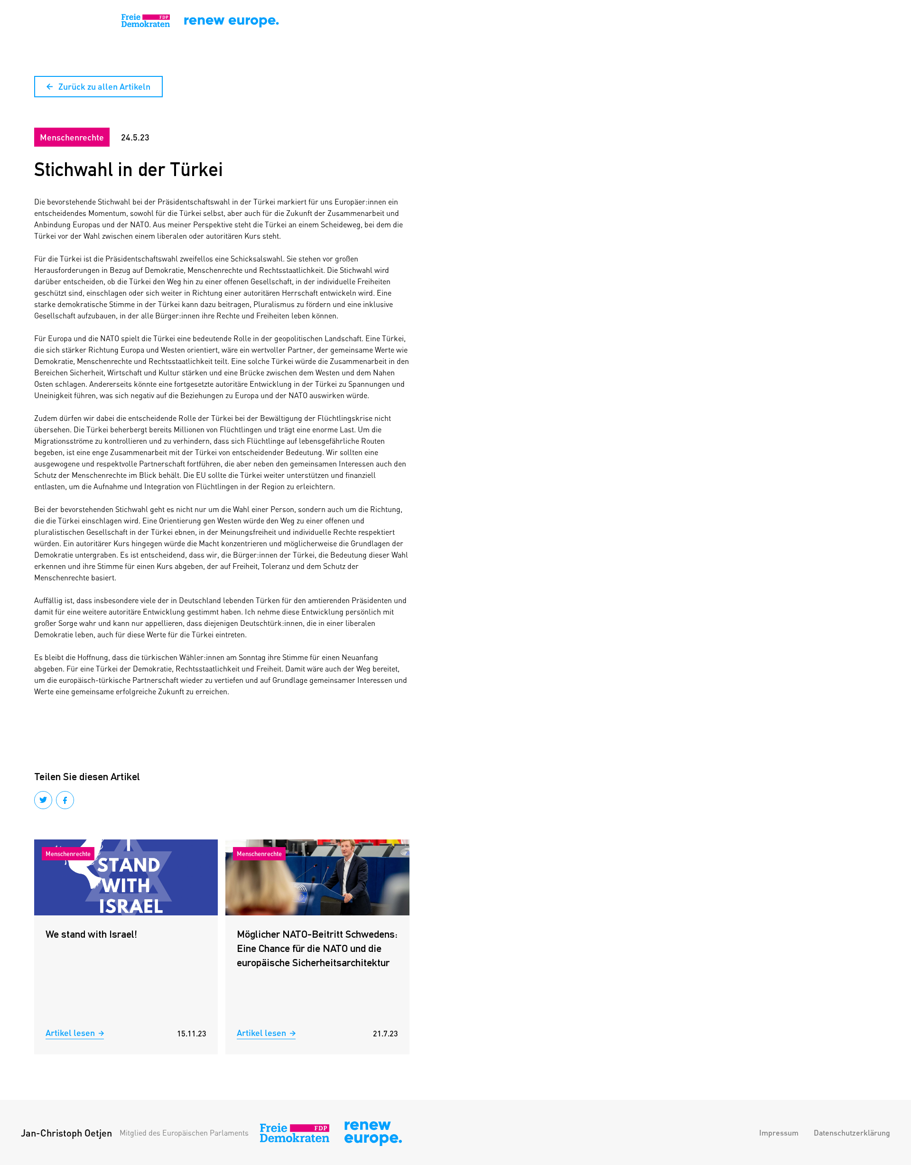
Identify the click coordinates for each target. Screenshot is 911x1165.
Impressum (779, 1132)
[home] (65, 21)
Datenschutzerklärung (852, 1132)
